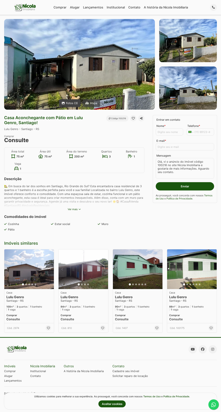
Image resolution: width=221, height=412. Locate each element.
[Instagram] (213, 349)
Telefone (193, 126)
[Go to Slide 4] (32, 284)
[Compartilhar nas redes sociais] (141, 118)
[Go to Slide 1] (23, 284)
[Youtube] (193, 349)
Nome (161, 126)
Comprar (60, 7)
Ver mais (73, 209)
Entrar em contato (168, 119)
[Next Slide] (50, 269)
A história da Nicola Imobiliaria (166, 7)
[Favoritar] (133, 118)
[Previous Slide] (8, 269)
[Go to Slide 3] (29, 284)
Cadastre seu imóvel (125, 371)
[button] (29, 269)
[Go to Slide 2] (26, 284)
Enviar (185, 186)
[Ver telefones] (213, 7)
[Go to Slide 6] (145, 284)
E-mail (161, 140)
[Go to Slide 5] (35, 284)
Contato (134, 7)
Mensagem (163, 155)
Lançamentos (93, 7)
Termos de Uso (152, 396)
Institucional (116, 7)
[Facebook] (203, 349)
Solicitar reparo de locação (130, 376)
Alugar (75, 7)
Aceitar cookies (112, 404)
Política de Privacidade (179, 198)
